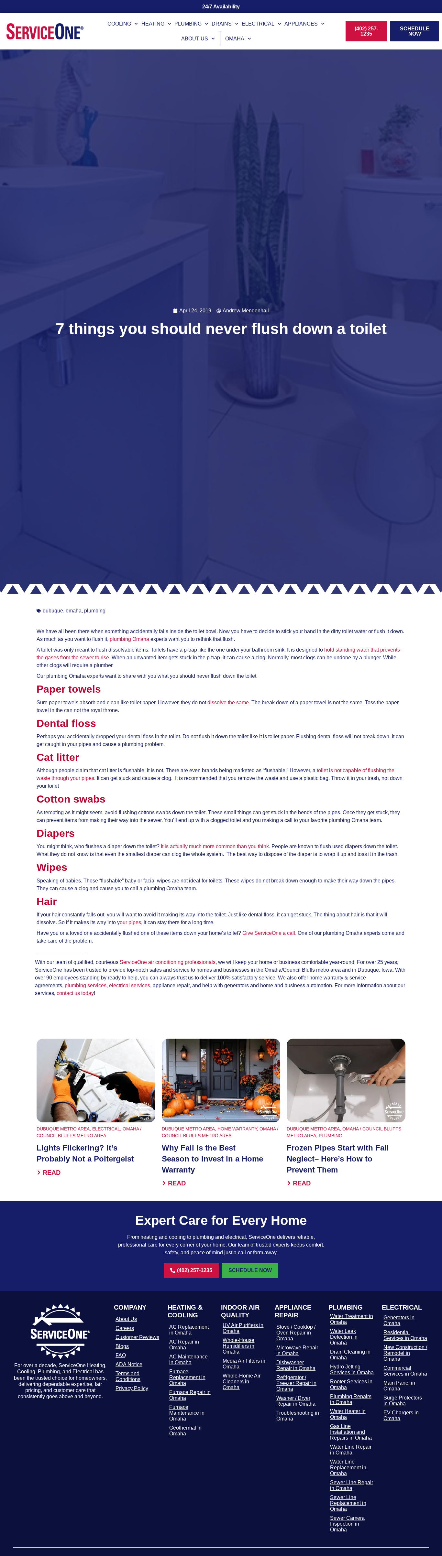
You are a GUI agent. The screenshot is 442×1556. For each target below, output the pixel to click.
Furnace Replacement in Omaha (187, 1377)
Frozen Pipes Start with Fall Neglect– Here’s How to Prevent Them (338, 1158)
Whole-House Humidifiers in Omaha (238, 1346)
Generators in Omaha (398, 1320)
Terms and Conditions (128, 1376)
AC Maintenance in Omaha (188, 1359)
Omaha (234, 38)
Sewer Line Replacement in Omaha (348, 1503)
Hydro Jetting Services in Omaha (352, 1369)
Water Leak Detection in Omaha (344, 1336)
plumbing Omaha (129, 639)
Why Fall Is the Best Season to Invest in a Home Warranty (212, 1158)
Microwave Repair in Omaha (297, 1350)
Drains (222, 24)
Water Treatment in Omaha (351, 1319)
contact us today (75, 993)
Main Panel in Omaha (399, 1385)
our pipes (130, 922)
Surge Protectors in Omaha (402, 1400)
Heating (152, 24)
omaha (74, 610)
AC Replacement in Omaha (189, 1329)
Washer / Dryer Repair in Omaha (295, 1401)
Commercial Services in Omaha (405, 1371)
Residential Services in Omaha (405, 1335)
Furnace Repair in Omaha (190, 1395)
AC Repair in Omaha (184, 1344)
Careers (125, 1328)
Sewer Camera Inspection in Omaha (347, 1523)
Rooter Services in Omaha (351, 1384)
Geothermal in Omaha (185, 1430)
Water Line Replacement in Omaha (348, 1467)
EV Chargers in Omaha (401, 1415)
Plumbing (188, 24)
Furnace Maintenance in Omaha (186, 1412)
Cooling (119, 24)
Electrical (258, 24)
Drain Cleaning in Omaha (350, 1354)
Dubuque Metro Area (63, 1128)
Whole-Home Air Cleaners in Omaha (241, 1381)
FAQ (121, 1355)
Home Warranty (237, 1128)
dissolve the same (228, 702)
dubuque (53, 610)
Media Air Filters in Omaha (244, 1363)
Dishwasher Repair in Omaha (295, 1365)
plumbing (94, 610)
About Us (194, 38)
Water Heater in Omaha (348, 1414)
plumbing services (85, 985)
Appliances (301, 24)
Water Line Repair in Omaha (350, 1449)
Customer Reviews (137, 1337)
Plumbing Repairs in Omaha (350, 1399)
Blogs (122, 1346)
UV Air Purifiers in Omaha (243, 1328)
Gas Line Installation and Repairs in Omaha (351, 1432)
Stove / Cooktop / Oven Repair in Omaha (295, 1332)
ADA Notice (129, 1364)
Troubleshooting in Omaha (297, 1415)
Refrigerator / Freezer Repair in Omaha (296, 1383)
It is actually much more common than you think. (215, 846)
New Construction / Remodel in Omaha (405, 1353)
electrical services (129, 985)
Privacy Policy (132, 1388)
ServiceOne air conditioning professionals (167, 962)
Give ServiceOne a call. (269, 933)
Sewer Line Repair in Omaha (351, 1485)
